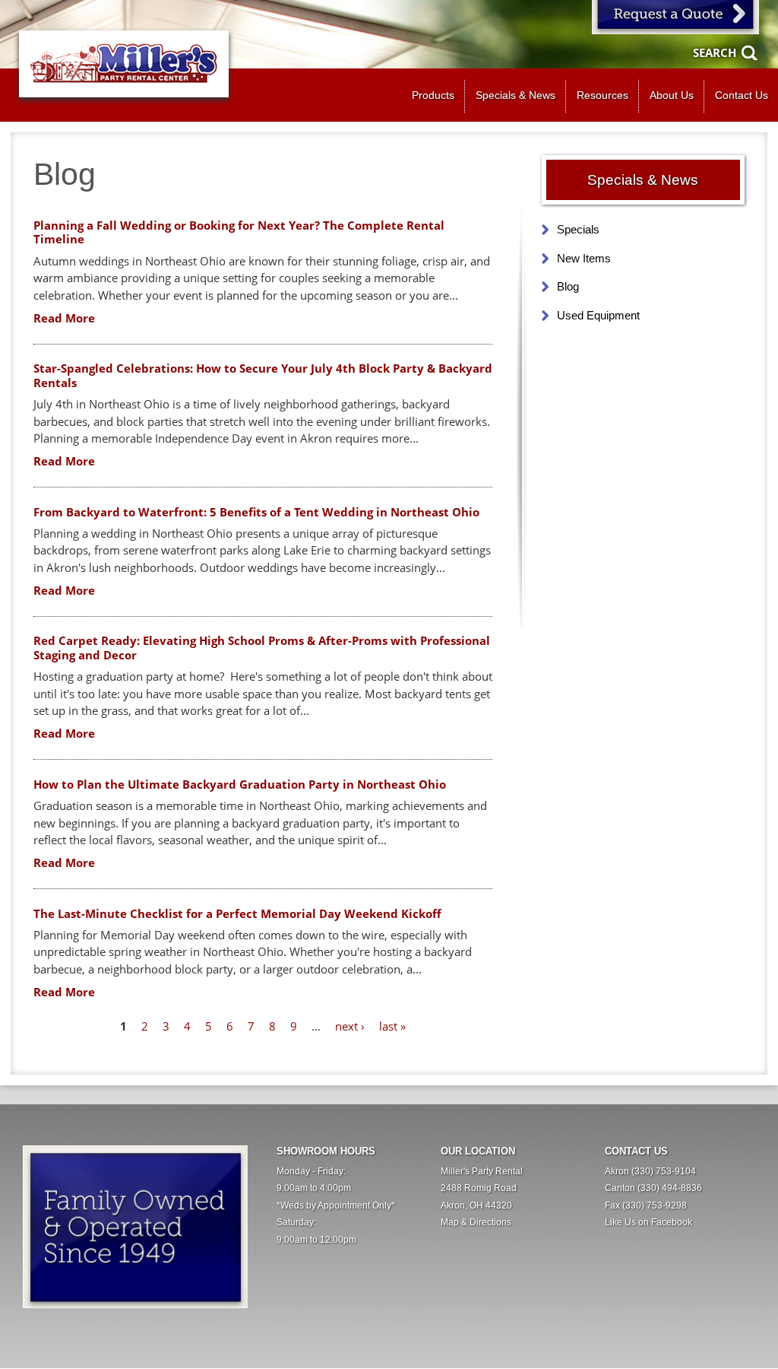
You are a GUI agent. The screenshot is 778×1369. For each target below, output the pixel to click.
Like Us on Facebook (648, 1222)
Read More (64, 318)
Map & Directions (476, 1222)
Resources (602, 95)
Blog (568, 286)
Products (433, 95)
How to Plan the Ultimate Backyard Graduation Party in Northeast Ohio (239, 784)
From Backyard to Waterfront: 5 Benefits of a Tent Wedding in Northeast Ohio (256, 511)
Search (714, 52)
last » (392, 1026)
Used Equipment (598, 315)
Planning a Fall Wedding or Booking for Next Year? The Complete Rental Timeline (238, 232)
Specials (578, 229)
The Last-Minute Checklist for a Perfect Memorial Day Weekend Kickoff (237, 913)
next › (350, 1026)
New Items (584, 258)
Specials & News (515, 95)
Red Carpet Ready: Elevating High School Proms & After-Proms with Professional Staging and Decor (261, 647)
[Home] (124, 63)
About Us (672, 95)
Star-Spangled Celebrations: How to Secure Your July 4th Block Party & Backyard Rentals (262, 375)
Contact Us (741, 95)
